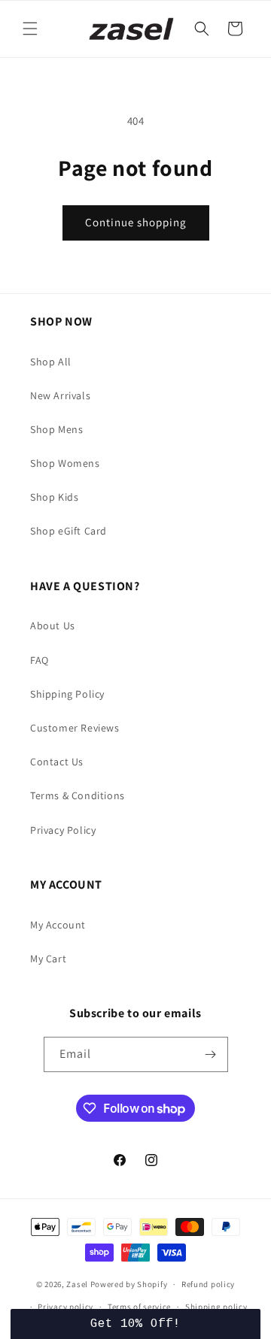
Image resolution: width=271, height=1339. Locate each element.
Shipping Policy (67, 694)
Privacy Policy (63, 830)
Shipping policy (216, 1306)
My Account (58, 925)
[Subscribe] (210, 1054)
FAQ (39, 660)
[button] (30, 28)
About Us (52, 625)
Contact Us (57, 761)
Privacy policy (65, 1306)
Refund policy (208, 1284)
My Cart (48, 958)
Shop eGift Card (68, 531)
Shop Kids (54, 497)
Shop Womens (65, 463)
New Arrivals (60, 395)
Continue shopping (136, 222)
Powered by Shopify (129, 1284)
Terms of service (139, 1306)
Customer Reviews (75, 728)
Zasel (77, 1284)
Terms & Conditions (77, 795)
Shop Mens (56, 429)
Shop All (51, 361)
